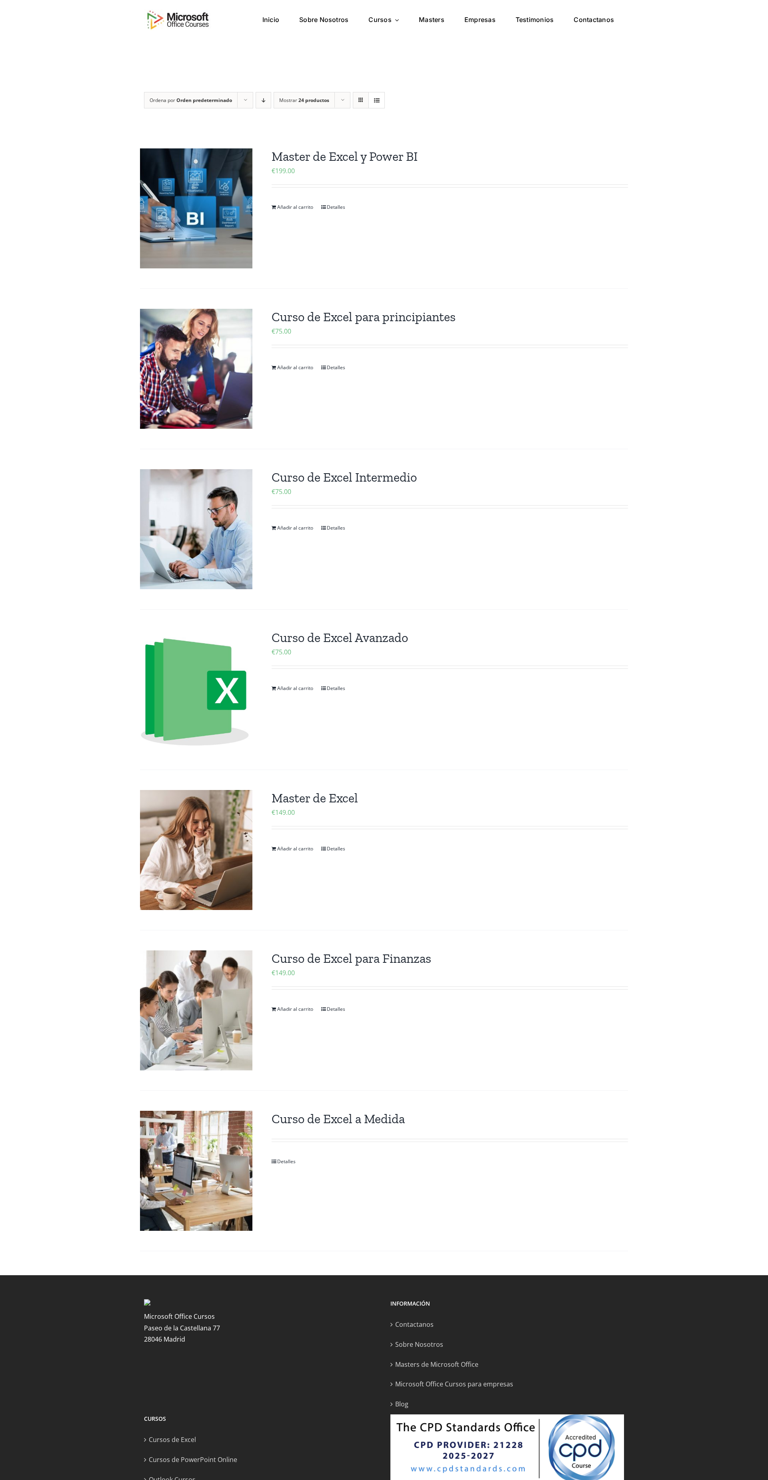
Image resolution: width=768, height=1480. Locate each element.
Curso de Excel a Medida (338, 1118)
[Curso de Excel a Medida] (196, 1171)
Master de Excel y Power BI (345, 156)
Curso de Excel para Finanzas (351, 958)
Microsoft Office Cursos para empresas (454, 1384)
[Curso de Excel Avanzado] (196, 690)
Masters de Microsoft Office (436, 1364)
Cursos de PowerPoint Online (193, 1459)
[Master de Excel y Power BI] (196, 208)
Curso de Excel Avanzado (340, 637)
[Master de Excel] (196, 850)
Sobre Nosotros (419, 1344)
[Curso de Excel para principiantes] (196, 369)
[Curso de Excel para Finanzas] (196, 1010)
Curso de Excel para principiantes (364, 316)
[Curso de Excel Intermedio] (196, 529)
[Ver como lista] (376, 100)
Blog (401, 1404)
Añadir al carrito (295, 207)
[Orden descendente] (263, 100)
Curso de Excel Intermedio (344, 477)
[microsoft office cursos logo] (178, 12)
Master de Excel (315, 798)
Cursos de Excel (172, 1439)
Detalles (336, 207)
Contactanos (414, 1324)
